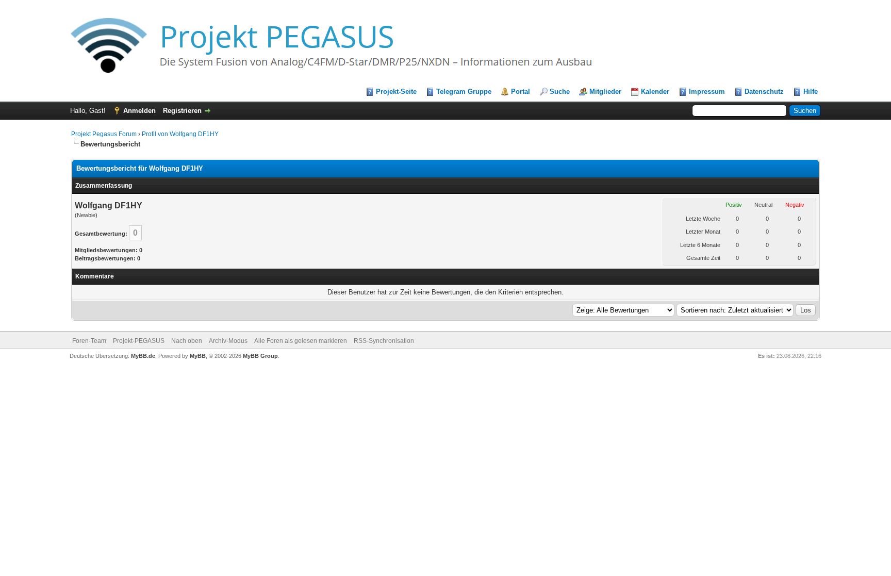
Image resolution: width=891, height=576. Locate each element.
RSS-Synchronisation (384, 340)
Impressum (707, 91)
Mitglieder (605, 91)
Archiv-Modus (228, 340)
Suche (560, 91)
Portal (520, 91)
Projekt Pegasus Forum (104, 134)
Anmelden (139, 110)
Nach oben (186, 340)
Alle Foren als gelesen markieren (300, 340)
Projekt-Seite (396, 91)
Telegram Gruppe (463, 91)
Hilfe (810, 91)
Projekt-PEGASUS (138, 340)
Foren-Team (89, 340)
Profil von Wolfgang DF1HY (180, 134)
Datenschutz (764, 91)
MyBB (198, 356)
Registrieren (182, 110)
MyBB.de (143, 356)
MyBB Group (260, 356)
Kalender (655, 91)
